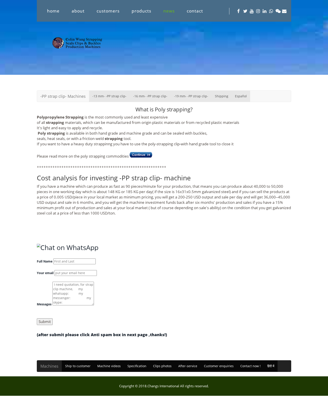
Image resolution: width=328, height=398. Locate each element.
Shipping (221, 96)
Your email (45, 273)
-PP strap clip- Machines (63, 96)
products (141, 11)
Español (241, 96)
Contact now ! (250, 366)
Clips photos (162, 366)
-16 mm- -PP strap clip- (150, 96)
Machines (49, 366)
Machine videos (109, 366)
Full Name (44, 261)
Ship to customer (78, 366)
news (169, 11)
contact (195, 11)
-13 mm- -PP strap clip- (109, 96)
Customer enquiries (219, 366)
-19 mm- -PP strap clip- (191, 96)
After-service (187, 366)
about (78, 11)
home (53, 11)
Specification (136, 366)
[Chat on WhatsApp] (67, 247)
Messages (44, 304)
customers (108, 11)
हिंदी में (270, 366)
